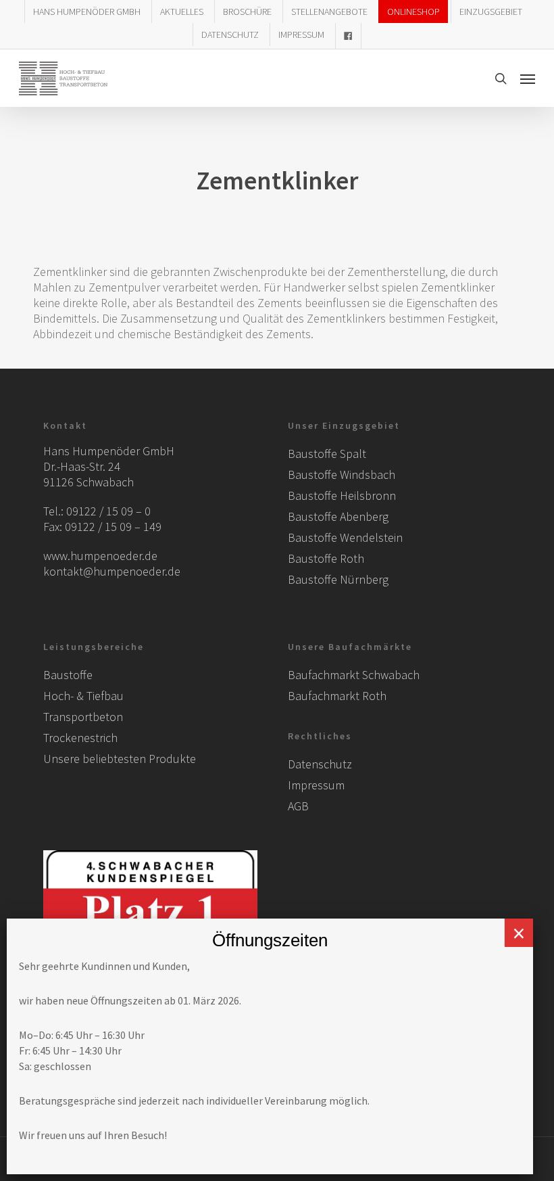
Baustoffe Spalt (327, 453)
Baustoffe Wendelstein (345, 537)
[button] (527, 78)
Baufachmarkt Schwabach (354, 674)
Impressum (316, 785)
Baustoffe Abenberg (338, 516)
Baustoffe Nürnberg (338, 579)
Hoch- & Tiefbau (83, 695)
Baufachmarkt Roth (337, 695)
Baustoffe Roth (326, 558)
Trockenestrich (80, 737)
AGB (298, 806)
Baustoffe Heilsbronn (342, 495)
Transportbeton (83, 716)
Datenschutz (320, 764)
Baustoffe (68, 674)
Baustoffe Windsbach (341, 474)
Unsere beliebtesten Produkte (119, 758)
